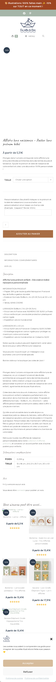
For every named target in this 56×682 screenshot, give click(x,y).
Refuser (28, 671)
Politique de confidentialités (37, 678)
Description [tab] (10, 254)
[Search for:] (43, 36)
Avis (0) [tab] (8, 266)
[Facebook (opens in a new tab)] (25, 13)
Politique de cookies (14, 678)
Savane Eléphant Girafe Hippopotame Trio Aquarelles (14, 621)
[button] (51, 638)
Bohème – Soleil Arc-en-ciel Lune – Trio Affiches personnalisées (41, 541)
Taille (7, 180)
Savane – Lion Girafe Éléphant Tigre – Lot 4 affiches (41, 591)
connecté (21, 490)
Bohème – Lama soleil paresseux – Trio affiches (14, 589)
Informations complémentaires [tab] (20, 260)
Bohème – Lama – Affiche (14, 517)
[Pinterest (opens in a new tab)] (30, 13)
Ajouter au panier (28, 234)
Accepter (28, 663)
